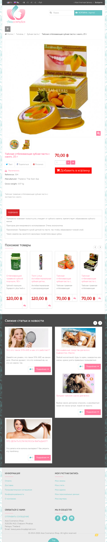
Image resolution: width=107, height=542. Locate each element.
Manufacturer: (11, 179)
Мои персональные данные (67, 494)
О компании (10, 499)
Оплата (8, 481)
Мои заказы (60, 481)
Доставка (9, 485)
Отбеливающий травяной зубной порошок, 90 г (14, 279)
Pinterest (39, 164)
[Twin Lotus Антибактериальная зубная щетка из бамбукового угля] (41, 262)
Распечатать (13, 171)
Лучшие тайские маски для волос (72, 396)
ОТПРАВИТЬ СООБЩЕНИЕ (17, 517)
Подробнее (13, 213)
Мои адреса (60, 490)
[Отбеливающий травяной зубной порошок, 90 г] (16, 262)
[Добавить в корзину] (24, 305)
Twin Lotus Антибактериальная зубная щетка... (41, 279)
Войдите (98, 2)
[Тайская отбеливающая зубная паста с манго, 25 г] (26, 144)
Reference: (9, 175)
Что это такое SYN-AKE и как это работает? (28, 350)
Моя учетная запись (83, 2)
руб (40, 2)
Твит (10, 164)
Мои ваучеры (61, 499)
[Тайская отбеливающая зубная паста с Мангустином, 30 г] (91, 262)
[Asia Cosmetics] (16, 14)
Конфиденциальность (14, 494)
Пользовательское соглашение (18, 490)
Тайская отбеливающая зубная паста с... (64, 279)
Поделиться (23, 164)
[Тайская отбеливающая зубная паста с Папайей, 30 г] (66, 262)
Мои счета (59, 485)
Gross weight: (11, 184)
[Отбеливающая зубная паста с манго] (14, 144)
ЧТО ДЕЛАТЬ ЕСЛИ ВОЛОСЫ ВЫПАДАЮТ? (27, 441)
